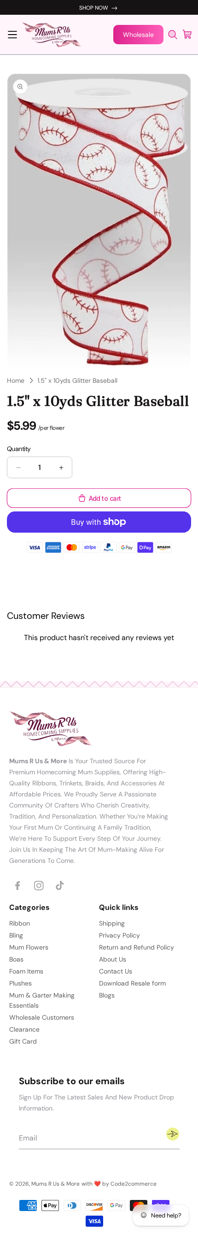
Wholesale (138, 34)
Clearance (24, 1029)
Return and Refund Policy (136, 947)
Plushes (20, 983)
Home (15, 380)
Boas (16, 959)
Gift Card (23, 1041)
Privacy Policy (119, 935)
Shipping (112, 923)
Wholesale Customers (41, 1017)
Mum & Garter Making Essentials (42, 1000)
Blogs (107, 995)
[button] (12, 34)
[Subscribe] (172, 1134)
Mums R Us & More (55, 1184)
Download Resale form (132, 983)
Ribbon (19, 923)
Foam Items (26, 971)
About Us (112, 959)
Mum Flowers (28, 947)
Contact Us (115, 971)
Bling (16, 935)
